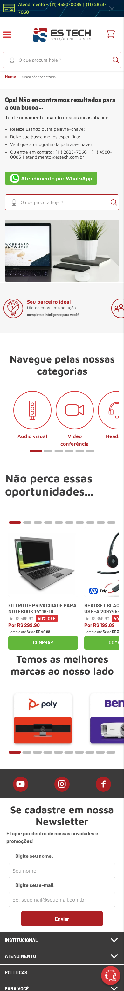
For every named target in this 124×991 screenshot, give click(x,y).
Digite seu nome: (34, 856)
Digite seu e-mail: (35, 885)
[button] (11, 35)
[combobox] (62, 60)
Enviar (62, 919)
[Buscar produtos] (115, 60)
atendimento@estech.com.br (54, 157)
